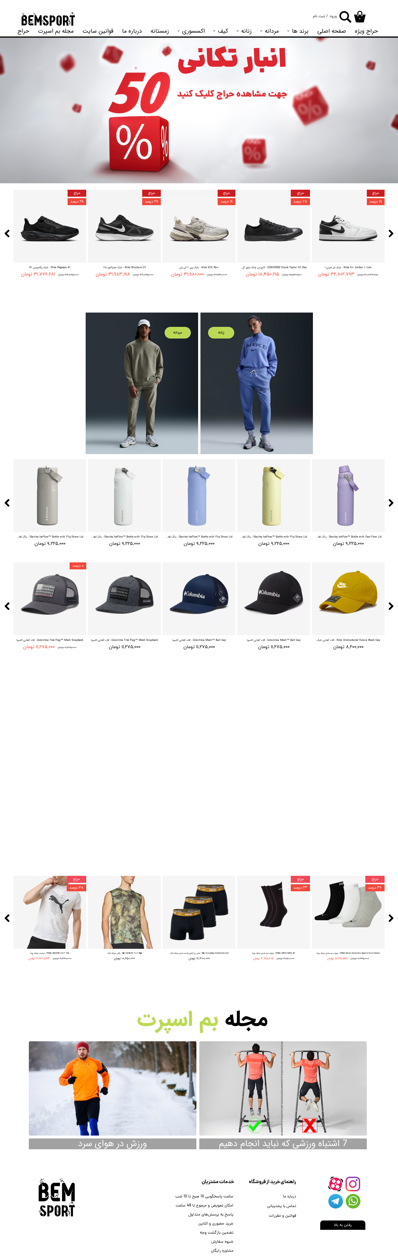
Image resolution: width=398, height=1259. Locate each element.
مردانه (272, 31)
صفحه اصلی (331, 31)
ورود (333, 16)
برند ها (300, 31)
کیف (223, 31)
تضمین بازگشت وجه (216, 1233)
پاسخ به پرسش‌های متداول (210, 1215)
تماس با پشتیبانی (281, 1206)
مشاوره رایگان (222, 1251)
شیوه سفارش (222, 1242)
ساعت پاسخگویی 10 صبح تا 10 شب (204, 1197)
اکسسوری (193, 31)
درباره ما (132, 31)
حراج (23, 31)
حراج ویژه (366, 31)
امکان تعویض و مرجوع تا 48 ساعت (204, 1206)
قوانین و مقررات (282, 1216)
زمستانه (160, 31)
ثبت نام (319, 16)
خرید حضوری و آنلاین (215, 1224)
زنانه (246, 31)
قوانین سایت (97, 31)
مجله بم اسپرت (56, 31)
